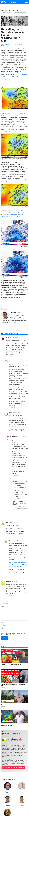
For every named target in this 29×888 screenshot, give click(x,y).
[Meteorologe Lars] (7, 812)
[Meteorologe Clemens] (7, 799)
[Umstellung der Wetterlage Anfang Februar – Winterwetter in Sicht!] (14, 21)
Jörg (7, 792)
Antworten (10, 356)
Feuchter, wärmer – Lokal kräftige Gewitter (11, 664)
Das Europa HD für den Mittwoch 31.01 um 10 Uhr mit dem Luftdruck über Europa (14, 76)
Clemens (7, 805)
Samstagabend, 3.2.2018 (8, 249)
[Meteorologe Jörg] (7, 786)
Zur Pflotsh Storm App (19, 767)
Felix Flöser (9, 337)
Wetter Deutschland (14, 10)
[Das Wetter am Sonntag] (14, 696)
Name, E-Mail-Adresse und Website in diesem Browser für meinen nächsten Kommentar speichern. (14, 634)
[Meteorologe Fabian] (22, 799)
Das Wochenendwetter (6, 725)
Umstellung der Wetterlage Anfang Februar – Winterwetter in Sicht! (12, 34)
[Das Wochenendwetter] (14, 717)
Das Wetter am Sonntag (6, 704)
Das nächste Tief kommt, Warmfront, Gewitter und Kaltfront (13, 685)
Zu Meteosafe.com (7, 767)
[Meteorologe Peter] (22, 786)
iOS (8, 763)
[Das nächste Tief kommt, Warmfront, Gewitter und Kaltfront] (14, 676)
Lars (7, 819)
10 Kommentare (5, 46)
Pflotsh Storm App (19, 761)
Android (4, 763)
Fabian (22, 805)
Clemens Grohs (7, 44)
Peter (21, 792)
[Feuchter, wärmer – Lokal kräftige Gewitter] (14, 656)
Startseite (4, 10)
